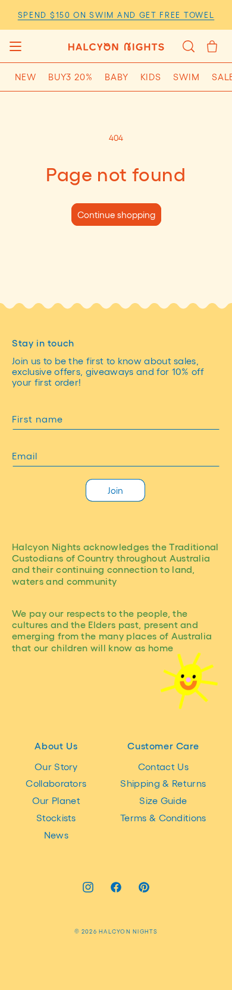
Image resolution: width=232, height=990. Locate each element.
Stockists (56, 817)
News (56, 834)
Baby (116, 76)
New (25, 76)
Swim (186, 76)
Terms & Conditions (163, 817)
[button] (15, 46)
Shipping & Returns (163, 783)
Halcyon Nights (128, 931)
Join (115, 490)
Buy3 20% (70, 76)
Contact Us (163, 766)
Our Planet (56, 800)
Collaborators (56, 783)
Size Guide (163, 800)
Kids (151, 76)
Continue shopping (116, 214)
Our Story (56, 766)
